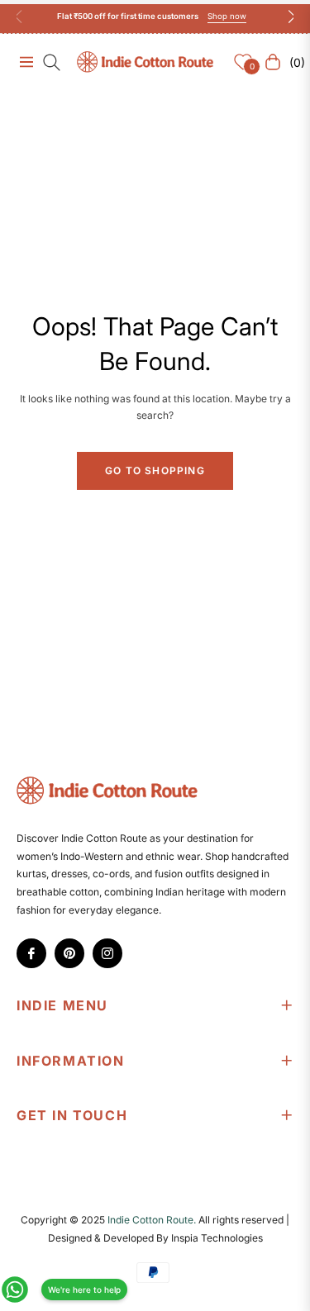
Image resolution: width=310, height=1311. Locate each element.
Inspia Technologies (217, 1238)
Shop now (226, 16)
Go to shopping (155, 470)
